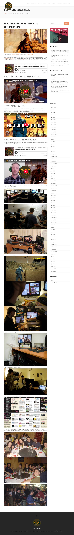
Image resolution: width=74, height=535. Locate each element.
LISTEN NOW (34, 3)
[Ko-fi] (40, 529)
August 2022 (53, 224)
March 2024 (53, 178)
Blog (45, 3)
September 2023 (54, 193)
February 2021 (53, 268)
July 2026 (52, 109)
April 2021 (53, 263)
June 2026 (53, 112)
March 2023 (53, 207)
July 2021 (52, 256)
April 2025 (53, 146)
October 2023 (53, 190)
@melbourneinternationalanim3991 (18, 59)
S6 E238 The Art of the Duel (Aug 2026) (58, 59)
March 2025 (53, 149)
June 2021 (53, 259)
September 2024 (54, 163)
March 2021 (53, 266)
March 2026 (53, 119)
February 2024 (53, 180)
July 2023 (52, 197)
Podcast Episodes (15, 54)
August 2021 (53, 254)
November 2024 (54, 158)
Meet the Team (66, 3)
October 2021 (53, 249)
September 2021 (54, 251)
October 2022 (53, 219)
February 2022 (53, 239)
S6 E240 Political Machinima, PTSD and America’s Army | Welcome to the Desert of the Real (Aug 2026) (60, 51)
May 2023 (53, 202)
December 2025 (54, 127)
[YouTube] (38, 529)
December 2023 (54, 185)
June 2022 (53, 229)
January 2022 (53, 241)
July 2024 (52, 168)
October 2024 (53, 161)
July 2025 (52, 139)
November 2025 (54, 129)
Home (28, 3)
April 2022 (53, 234)
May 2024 (53, 173)
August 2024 (53, 166)
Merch (49, 3)
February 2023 (53, 210)
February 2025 (53, 151)
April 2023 (53, 205)
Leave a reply (30, 54)
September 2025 (54, 134)
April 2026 (53, 117)
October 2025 (53, 131)
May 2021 (53, 261)
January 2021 (53, 271)
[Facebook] (36, 529)
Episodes (40, 3)
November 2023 (54, 188)
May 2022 (53, 232)
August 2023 (53, 195)
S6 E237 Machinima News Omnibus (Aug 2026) (59, 61)
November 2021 (54, 246)
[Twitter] (34, 529)
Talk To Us (59, 3)
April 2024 (53, 175)
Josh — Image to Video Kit (56, 74)
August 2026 (53, 107)
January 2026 (53, 124)
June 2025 (53, 141)
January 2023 (53, 212)
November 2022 (54, 217)
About (53, 3)
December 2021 (54, 244)
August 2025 (53, 136)
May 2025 (53, 144)
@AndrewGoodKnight (9, 58)
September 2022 (54, 222)
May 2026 (53, 114)
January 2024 (53, 183)
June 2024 (53, 171)
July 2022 (52, 227)
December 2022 (54, 215)
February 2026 (53, 122)
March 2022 (53, 237)
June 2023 (53, 200)
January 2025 (53, 153)
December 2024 (54, 156)
